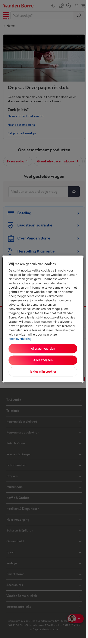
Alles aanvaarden (43, 348)
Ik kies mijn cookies (42, 371)
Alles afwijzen (43, 360)
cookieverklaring (20, 338)
